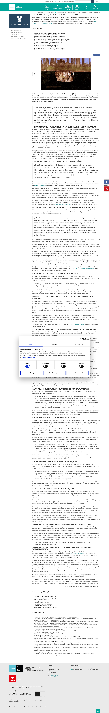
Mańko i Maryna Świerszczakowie (85, 268)
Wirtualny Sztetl (75, 671)
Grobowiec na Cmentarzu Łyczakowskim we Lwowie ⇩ (47, 37)
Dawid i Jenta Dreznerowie (77, 553)
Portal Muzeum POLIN (77, 668)
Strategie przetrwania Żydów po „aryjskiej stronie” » (46, 596)
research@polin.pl (55, 676)
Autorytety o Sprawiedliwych (18, 38)
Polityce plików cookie (28, 357)
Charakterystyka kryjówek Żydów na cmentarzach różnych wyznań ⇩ (50, 33)
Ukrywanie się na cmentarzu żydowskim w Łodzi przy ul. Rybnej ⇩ (49, 48)
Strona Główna (40, 12)
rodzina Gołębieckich (40, 185)
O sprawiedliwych (50, 12)
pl (96, 1)
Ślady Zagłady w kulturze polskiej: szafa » (43, 604)
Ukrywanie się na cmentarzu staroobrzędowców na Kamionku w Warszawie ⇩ (52, 39)
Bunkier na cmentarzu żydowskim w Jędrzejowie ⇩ (46, 45)
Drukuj (55, 1)
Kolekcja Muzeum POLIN (77, 669)
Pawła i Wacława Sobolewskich (62, 204)
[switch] (45, 366)
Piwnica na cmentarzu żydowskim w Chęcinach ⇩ (45, 47)
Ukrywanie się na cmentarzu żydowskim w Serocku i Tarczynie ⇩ (49, 50)
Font (58, 1)
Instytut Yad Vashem (16, 32)
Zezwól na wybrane (54, 373)
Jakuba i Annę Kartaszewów (77, 324)
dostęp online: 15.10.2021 (70, 617)
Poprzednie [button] (34, 74)
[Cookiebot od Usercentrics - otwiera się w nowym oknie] (82, 339)
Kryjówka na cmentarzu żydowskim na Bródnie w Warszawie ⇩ (49, 42)
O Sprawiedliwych (57, 8)
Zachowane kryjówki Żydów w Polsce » (43, 605)
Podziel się (96, 55)
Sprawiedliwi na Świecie (17, 36)
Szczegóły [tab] (54, 344)
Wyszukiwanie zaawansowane (68, 1)
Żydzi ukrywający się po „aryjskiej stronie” (66, 12)
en (98, 1)
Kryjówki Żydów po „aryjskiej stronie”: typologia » (45, 598)
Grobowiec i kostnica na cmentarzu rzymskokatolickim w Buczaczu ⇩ (50, 36)
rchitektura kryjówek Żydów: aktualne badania (45, 607)
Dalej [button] (98, 74)
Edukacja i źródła (77, 8)
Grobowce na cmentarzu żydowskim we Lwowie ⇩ (46, 43)
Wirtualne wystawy (68, 8)
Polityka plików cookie (92, 668)
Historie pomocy (46, 8)
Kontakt (95, 8)
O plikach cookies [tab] (78, 344)
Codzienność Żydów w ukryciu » (41, 602)
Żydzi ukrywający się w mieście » (41, 599)
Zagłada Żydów (15, 34)
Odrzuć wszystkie (32, 373)
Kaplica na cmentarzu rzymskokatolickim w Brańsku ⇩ (47, 34)
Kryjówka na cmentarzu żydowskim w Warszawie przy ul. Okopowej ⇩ (50, 40)
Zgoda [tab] (30, 344)
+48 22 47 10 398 (54, 675)
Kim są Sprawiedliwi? (16, 30)
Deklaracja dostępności (93, 669)
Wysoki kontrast (48, 1)
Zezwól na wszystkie (77, 373)
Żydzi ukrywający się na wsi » (40, 601)
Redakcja (86, 8)
